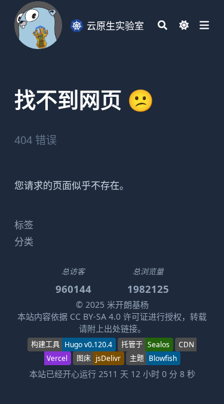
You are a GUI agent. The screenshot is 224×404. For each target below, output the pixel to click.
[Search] (162, 25)
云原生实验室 (114, 25)
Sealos (159, 344)
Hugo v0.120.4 (88, 344)
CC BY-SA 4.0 (95, 316)
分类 (23, 241)
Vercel (57, 358)
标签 (23, 224)
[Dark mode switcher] (184, 25)
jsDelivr (108, 358)
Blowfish (163, 358)
